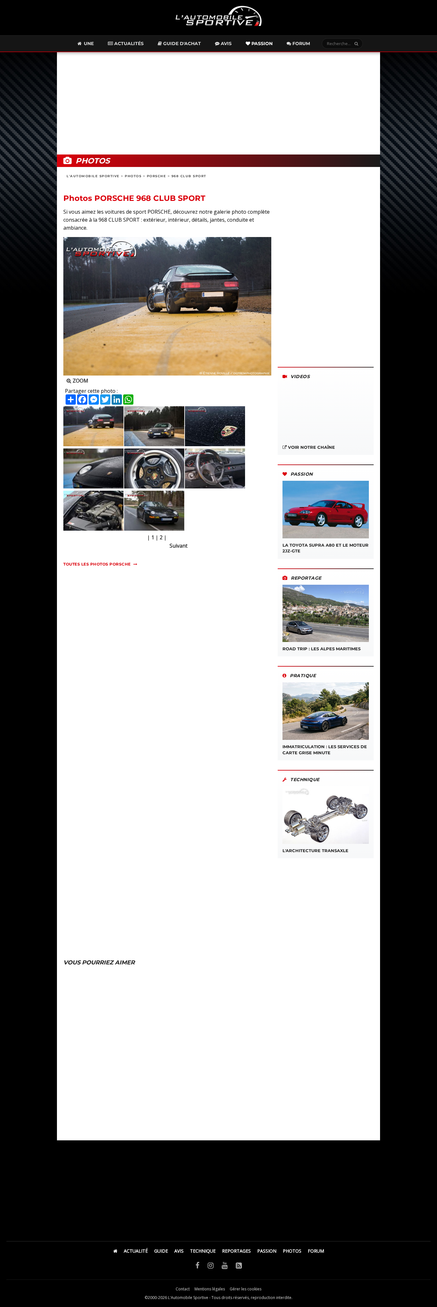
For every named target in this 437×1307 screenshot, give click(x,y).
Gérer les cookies (245, 1289)
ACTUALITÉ (136, 1251)
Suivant (178, 545)
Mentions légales (210, 1289)
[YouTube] (225, 1265)
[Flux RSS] (239, 1265)
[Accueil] (115, 1251)
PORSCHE (156, 176)
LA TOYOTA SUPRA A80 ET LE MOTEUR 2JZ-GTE (325, 548)
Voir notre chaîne (311, 447)
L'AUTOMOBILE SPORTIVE (93, 176)
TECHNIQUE (203, 1251)
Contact (183, 1289)
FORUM (316, 1251)
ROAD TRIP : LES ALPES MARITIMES (321, 648)
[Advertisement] (218, 103)
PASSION (266, 1251)
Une (88, 43)
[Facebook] (197, 1265)
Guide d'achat (181, 43)
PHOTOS (133, 176)
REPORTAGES (236, 1251)
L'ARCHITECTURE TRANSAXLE (315, 850)
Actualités (128, 43)
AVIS (179, 1251)
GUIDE (161, 1251)
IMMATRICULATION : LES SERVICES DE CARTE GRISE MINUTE (324, 749)
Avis (225, 43)
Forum (300, 43)
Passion (261, 43)
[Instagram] (211, 1265)
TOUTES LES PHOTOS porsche (97, 564)
